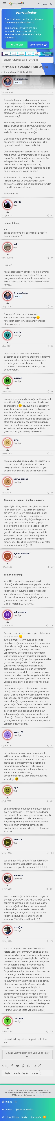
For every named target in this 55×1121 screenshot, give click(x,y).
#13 (52, 853)
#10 (51, 625)
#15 (51, 941)
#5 (52, 346)
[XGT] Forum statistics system (27, 1095)
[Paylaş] (48, 93)
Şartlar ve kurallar (24, 1109)
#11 (52, 746)
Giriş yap (18, 44)
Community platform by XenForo (27, 1093)
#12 (51, 801)
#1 (52, 92)
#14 (51, 889)
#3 (52, 258)
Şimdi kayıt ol (36, 44)
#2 (52, 215)
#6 (52, 391)
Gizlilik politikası (10, 1117)
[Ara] (51, 4)
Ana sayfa (36, 1117)
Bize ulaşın (7, 1109)
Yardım (24, 1117)
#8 (52, 492)
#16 (51, 1031)
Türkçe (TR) (10, 1101)
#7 (52, 453)
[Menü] (4, 4)
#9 (52, 567)
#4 (52, 306)
